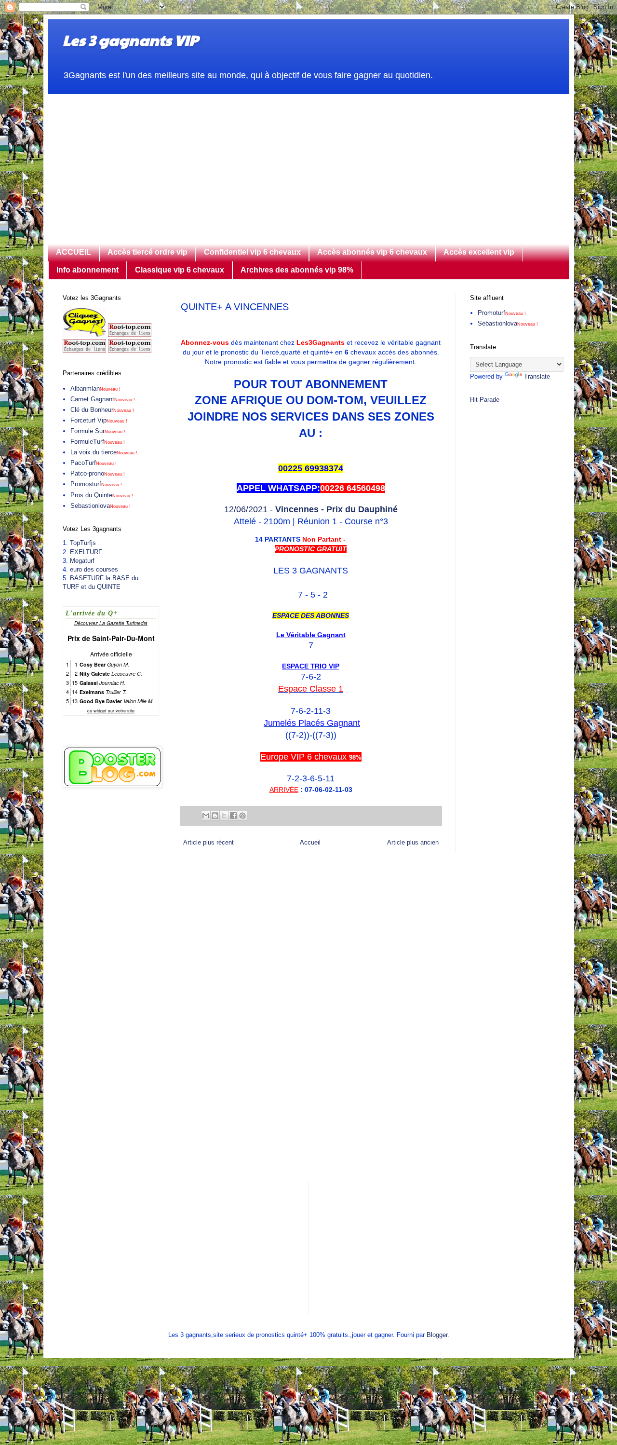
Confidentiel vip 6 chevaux (252, 252)
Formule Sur (97, 431)
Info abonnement (87, 270)
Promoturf (502, 312)
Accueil (310, 842)
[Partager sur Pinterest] (242, 815)
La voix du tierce (103, 452)
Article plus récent (208, 842)
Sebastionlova (100, 505)
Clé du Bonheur (102, 409)
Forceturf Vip (98, 420)
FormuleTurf (97, 441)
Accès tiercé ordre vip (147, 252)
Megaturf (82, 560)
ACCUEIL (73, 252)
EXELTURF (86, 552)
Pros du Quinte (101, 495)
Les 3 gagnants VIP (130, 40)
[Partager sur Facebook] (233, 815)
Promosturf (96, 484)
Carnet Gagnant (102, 399)
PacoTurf (93, 462)
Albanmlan (95, 388)
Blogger (437, 1334)
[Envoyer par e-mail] (206, 815)
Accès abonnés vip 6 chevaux (372, 252)
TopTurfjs (83, 542)
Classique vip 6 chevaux (179, 270)
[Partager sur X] (224, 815)
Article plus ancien (413, 842)
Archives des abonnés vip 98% (297, 270)
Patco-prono (97, 473)
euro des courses (94, 569)
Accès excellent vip (478, 252)
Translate (537, 376)
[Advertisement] (309, 161)
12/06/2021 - (311, 509)
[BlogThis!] (215, 815)
